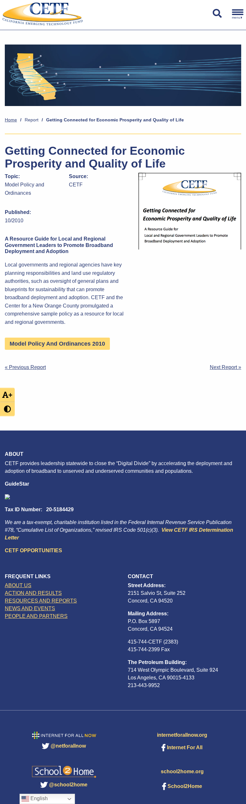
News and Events (30, 608)
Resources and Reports (41, 600)
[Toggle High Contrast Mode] (7, 409)
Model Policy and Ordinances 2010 (57, 343)
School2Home (185, 786)
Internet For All (184, 747)
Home (11, 119)
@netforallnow (68, 746)
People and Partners (36, 616)
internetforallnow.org (182, 735)
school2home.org (182, 771)
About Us (18, 585)
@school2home (68, 784)
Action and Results (33, 593)
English (38, 798)
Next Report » (225, 367)
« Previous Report (25, 367)
